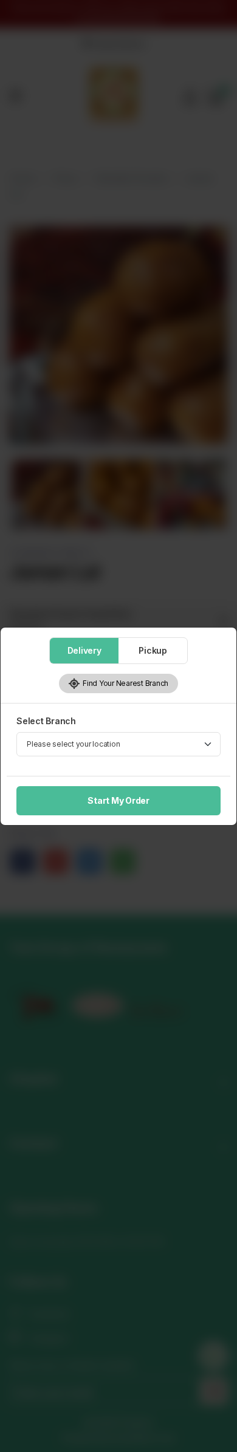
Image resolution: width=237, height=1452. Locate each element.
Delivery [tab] (84, 650)
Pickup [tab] (153, 650)
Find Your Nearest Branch (124, 683)
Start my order (118, 800)
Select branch (46, 721)
